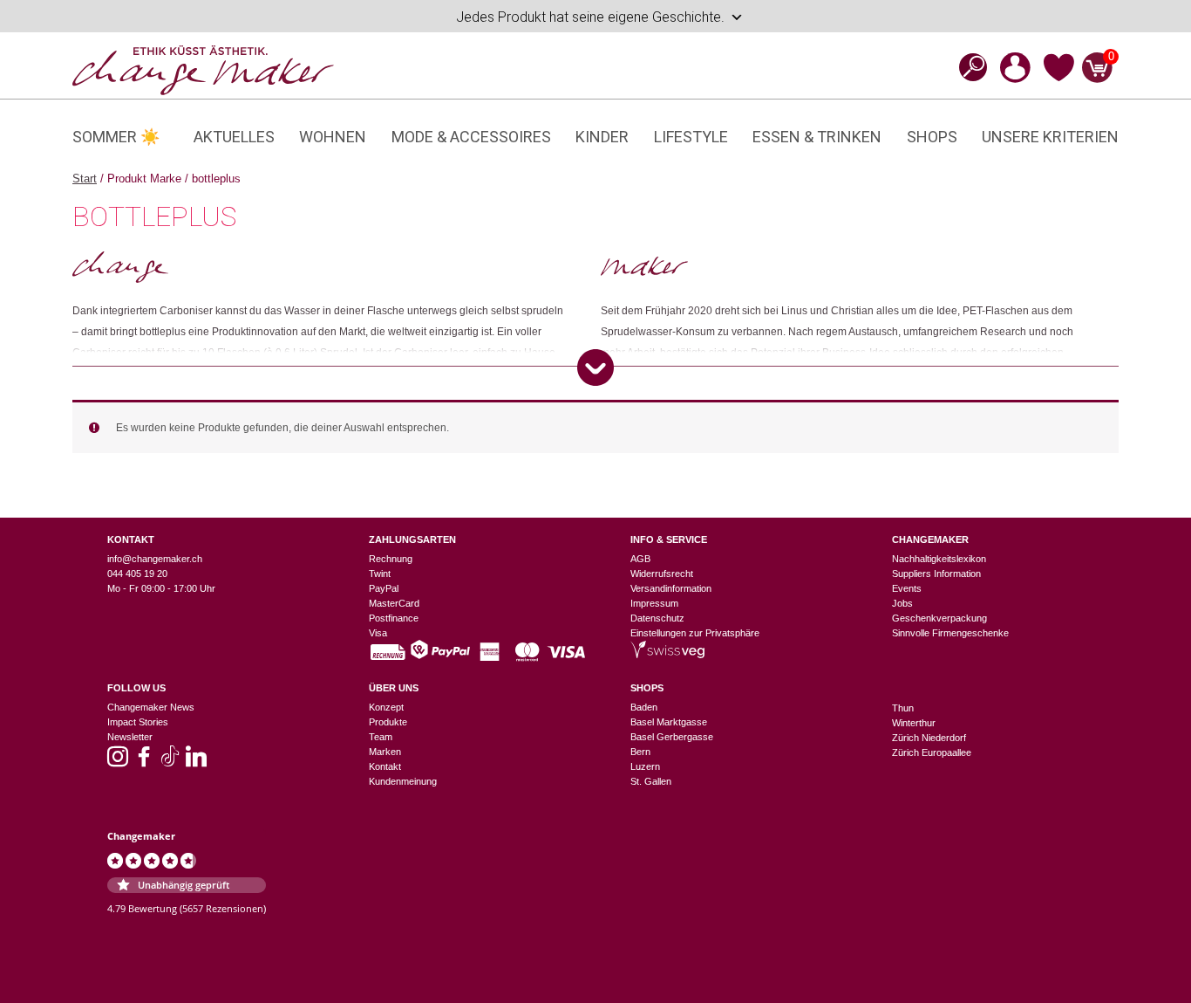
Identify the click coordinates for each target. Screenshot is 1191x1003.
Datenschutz (657, 618)
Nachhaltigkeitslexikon (939, 558)
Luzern (645, 766)
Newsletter (130, 737)
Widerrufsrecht (661, 573)
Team (380, 737)
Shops (932, 136)
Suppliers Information (936, 573)
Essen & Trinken (816, 136)
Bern (640, 751)
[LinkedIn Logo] (196, 762)
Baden (643, 707)
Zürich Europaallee (931, 752)
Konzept (386, 707)
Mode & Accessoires (471, 136)
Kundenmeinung (403, 781)
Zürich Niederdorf (929, 737)
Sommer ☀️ (116, 136)
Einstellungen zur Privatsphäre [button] (694, 633)
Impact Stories (137, 722)
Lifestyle (691, 136)
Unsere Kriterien (1050, 136)
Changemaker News (150, 707)
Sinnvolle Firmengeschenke (950, 633)
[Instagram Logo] (117, 762)
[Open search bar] (968, 66)
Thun (903, 708)
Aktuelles (234, 136)
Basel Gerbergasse (671, 737)
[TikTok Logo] (170, 762)
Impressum (654, 603)
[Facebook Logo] (143, 762)
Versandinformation (670, 588)
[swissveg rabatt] (667, 654)
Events (907, 588)
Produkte (388, 722)
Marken (385, 751)
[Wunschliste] (1059, 79)
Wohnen (332, 136)
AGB (640, 558)
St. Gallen (650, 781)
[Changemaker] (203, 69)
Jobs (902, 603)
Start (84, 178)
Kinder (602, 136)
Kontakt (385, 766)
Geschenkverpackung (939, 618)
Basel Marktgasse (668, 722)
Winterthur (914, 723)
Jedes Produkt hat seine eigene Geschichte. (590, 17)
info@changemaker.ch (154, 558)
